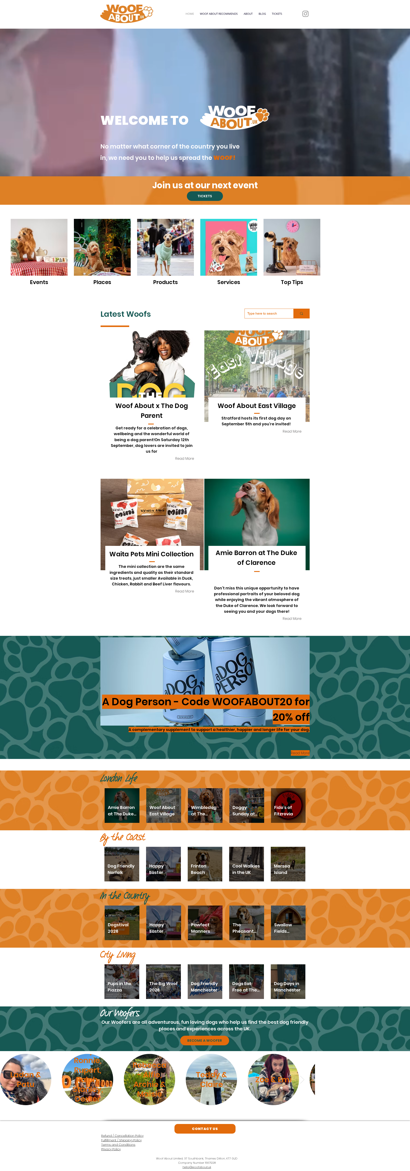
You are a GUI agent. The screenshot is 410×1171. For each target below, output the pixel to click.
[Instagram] (305, 14)
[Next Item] (302, 1079)
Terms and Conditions (118, 1145)
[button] (152, 376)
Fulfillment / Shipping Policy (121, 1140)
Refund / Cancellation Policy (122, 1136)
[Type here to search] (301, 313)
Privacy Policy (111, 1149)
